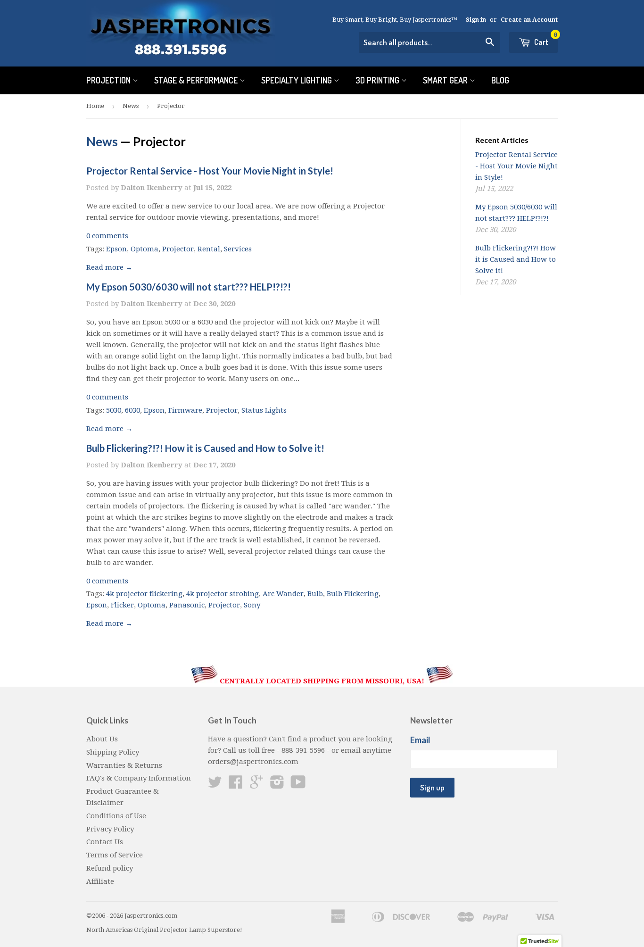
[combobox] (429, 42)
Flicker (122, 605)
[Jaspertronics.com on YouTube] (298, 785)
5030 (113, 410)
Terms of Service (114, 855)
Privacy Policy (110, 829)
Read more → (109, 267)
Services (238, 249)
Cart (545, 39)
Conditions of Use (116, 816)
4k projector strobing (222, 594)
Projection (109, 80)
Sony (252, 605)
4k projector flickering (144, 594)
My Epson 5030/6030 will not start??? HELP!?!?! (188, 286)
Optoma (144, 249)
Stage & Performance (196, 80)
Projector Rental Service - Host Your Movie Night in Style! (209, 170)
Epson (116, 249)
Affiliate (100, 881)
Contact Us (104, 842)
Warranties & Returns (124, 765)
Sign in (476, 19)
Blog (500, 80)
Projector (178, 249)
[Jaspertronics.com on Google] (256, 785)
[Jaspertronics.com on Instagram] (277, 785)
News (131, 105)
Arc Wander (283, 594)
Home (95, 105)
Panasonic (187, 605)
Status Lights (264, 410)
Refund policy (109, 868)
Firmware (185, 410)
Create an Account (529, 19)
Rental (209, 249)
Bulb (315, 594)
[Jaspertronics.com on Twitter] (215, 785)
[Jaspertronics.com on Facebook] (236, 785)
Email (420, 740)
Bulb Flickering (353, 594)
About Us (102, 739)
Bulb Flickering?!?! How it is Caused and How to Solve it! (205, 448)
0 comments (107, 236)
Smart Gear (446, 80)
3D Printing (378, 80)
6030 (132, 410)
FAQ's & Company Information (138, 778)
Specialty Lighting (297, 80)
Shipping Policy (112, 752)
